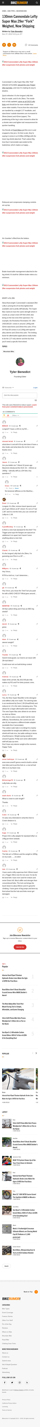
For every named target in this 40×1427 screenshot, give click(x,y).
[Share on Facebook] (4, 45)
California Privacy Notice (9, 1403)
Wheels (14, 1225)
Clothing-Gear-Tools (9, 1343)
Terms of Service (7, 1410)
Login (35, 387)
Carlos (5, 851)
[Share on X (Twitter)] (9, 45)
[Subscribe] (27, 1382)
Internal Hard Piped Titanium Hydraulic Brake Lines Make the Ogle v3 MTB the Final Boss (15, 978)
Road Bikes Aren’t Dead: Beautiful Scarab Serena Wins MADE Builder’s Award (14, 992)
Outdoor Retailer (17, 1246)
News (3, 1092)
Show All (6, 1266)
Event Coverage (7, 1312)
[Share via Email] (14, 45)
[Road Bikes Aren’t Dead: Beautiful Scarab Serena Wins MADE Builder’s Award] (7, 1142)
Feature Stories (7, 1316)
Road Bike (15, 1138)
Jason (17, 488)
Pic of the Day (7, 1324)
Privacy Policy (6, 1399)
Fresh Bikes (17, 130)
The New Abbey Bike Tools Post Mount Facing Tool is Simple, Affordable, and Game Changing (13, 1006)
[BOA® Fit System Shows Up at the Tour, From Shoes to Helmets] (7, 1160)
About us (5, 1353)
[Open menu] (3, 2)
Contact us (5, 1357)
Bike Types (5, 1309)
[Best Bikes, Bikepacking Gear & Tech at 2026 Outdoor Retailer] (7, 1250)
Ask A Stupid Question (9, 1364)
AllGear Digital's (18, 1390)
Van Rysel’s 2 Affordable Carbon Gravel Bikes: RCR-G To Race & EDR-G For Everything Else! (14, 1035)
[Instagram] (19, 1382)
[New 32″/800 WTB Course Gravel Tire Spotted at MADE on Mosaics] (7, 1194)
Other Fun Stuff (7, 1320)
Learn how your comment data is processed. (19, 406)
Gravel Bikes (16, 1206)
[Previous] (32, 1053)
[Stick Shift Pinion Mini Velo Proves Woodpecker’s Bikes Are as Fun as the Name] (7, 1123)
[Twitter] (12, 1382)
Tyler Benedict (16, 31)
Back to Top (28, 1292)
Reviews (5, 1328)
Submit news (6, 1360)
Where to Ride (7, 1332)
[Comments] (26, 45)
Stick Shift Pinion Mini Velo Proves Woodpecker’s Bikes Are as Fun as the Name (14, 1021)
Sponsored (15, 1157)
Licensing (5, 1406)
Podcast (5, 1368)
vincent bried (7, 441)
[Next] (36, 1053)
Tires (14, 1191)
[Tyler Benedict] (20, 363)
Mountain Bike (8, 351)
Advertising (6, 1372)
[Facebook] (4, 1382)
